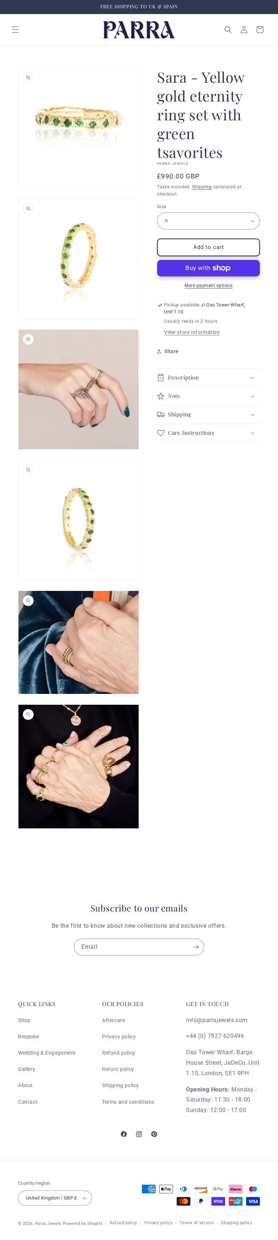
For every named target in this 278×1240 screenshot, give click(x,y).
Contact (28, 1102)
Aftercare (113, 1020)
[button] (15, 30)
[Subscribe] (196, 947)
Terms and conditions (128, 1102)
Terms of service (197, 1222)
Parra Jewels (48, 1223)
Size (162, 206)
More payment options (208, 285)
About (25, 1085)
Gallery (26, 1069)
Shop (24, 1020)
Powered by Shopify (83, 1223)
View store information (192, 332)
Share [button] (171, 351)
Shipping (202, 186)
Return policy (118, 1069)
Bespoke (28, 1036)
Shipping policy (120, 1085)
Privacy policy (119, 1036)
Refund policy (118, 1053)
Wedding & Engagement (47, 1053)
